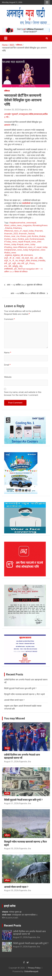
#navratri (39, 231)
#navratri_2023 (11, 233)
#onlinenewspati (36, 239)
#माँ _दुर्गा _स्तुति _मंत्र (12, 263)
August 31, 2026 (11, 761)
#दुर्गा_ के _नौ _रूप (11, 261)
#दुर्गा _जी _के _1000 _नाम (14, 258)
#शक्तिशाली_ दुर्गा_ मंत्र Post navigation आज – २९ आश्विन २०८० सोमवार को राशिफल (23, 270)
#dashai (8, 228)
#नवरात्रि (41, 261)
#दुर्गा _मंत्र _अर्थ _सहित (34, 258)
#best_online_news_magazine (18, 225)
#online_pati (23, 239)
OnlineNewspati (31, 971)
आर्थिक (7, 793)
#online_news (10, 239)
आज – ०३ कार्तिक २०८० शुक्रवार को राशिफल (24, 285)
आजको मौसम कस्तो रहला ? (14, 700)
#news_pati (25, 236)
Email (7, 365)
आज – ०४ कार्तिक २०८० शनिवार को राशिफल (28, 293)
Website (8, 377)
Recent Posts (12, 925)
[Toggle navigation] (5, 38)
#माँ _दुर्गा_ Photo (28, 263)
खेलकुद (7, 748)
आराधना (7, 125)
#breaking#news (40, 225)
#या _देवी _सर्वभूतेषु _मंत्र (13, 266)
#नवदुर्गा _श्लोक (24, 261)
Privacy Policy (34, 968)
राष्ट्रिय (7, 835)
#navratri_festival (27, 233)
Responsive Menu (47, 2)
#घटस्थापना (28, 255)
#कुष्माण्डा (8, 255)
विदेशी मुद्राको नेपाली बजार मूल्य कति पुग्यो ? (20, 688)
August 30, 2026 (11, 848)
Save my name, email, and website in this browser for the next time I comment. (22, 393)
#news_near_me (11, 236)
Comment (9, 319)
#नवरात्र (34, 261)
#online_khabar (38, 236)
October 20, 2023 (11, 109)
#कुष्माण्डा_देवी (18, 255)
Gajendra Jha (26, 109)
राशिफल (7, 91)
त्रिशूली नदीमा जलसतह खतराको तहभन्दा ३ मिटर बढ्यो (24, 694)
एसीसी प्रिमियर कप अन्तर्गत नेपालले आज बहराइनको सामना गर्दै (29, 932)
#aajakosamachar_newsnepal (22, 223)
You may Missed (14, 718)
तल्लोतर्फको (26, 203)
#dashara (17, 228)
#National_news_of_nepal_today (19, 231)
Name (7, 352)
